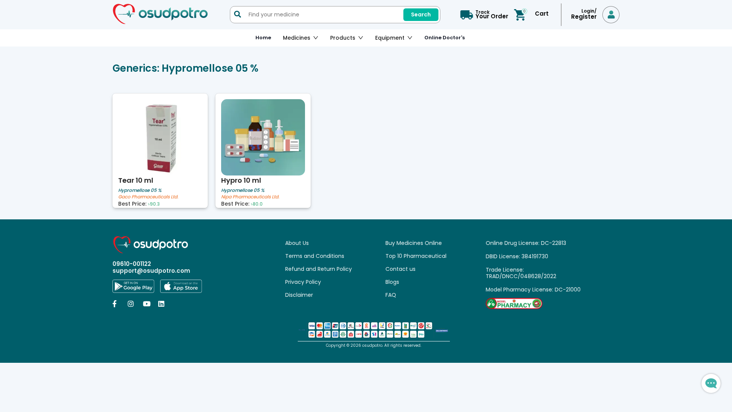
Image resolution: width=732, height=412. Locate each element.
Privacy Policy (303, 282)
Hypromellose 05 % (140, 190)
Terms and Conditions (314, 256)
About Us (297, 243)
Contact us (400, 269)
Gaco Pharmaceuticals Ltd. (148, 197)
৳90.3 (154, 204)
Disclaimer (299, 295)
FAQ (390, 295)
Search (421, 14)
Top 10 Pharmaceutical (415, 256)
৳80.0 (257, 204)
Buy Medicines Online (413, 243)
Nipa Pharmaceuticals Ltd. (250, 197)
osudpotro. (373, 345)
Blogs (392, 282)
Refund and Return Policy (318, 269)
